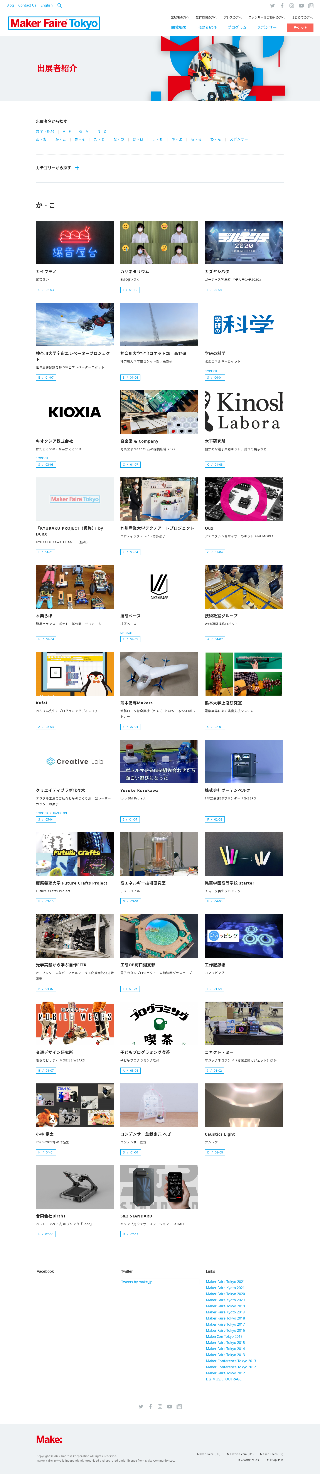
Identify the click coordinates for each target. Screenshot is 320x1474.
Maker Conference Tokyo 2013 (231, 1360)
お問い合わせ (275, 1460)
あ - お (41, 139)
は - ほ (138, 139)
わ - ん (215, 139)
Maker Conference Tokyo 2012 (231, 1367)
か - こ (60, 139)
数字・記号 (45, 131)
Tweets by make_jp (136, 1281)
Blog (10, 5)
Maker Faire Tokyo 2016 (225, 1330)
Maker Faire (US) (209, 1454)
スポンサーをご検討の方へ (266, 17)
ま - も (157, 139)
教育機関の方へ (206, 17)
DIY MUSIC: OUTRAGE (224, 1379)
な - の (118, 139)
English (47, 5)
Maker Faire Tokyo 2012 (225, 1373)
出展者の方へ (180, 17)
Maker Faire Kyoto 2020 (225, 1300)
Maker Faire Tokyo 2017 (225, 1324)
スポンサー (267, 27)
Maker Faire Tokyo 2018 (225, 1318)
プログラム (237, 27)
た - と (99, 139)
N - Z (102, 131)
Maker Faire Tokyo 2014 (225, 1348)
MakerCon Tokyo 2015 (224, 1336)
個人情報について (249, 1460)
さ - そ (80, 139)
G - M (84, 131)
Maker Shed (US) (271, 1454)
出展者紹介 (207, 27)
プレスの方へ (233, 17)
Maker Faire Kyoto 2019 (225, 1312)
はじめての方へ (302, 17)
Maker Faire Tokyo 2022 (54, 23)
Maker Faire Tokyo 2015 (225, 1342)
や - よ (177, 139)
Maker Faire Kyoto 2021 (225, 1287)
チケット (300, 27)
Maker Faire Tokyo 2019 (225, 1306)
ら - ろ (196, 139)
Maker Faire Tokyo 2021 (225, 1281)
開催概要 (179, 27)
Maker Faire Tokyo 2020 (225, 1293)
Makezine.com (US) (240, 1454)
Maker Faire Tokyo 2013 (225, 1354)
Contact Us (27, 5)
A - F (67, 131)
